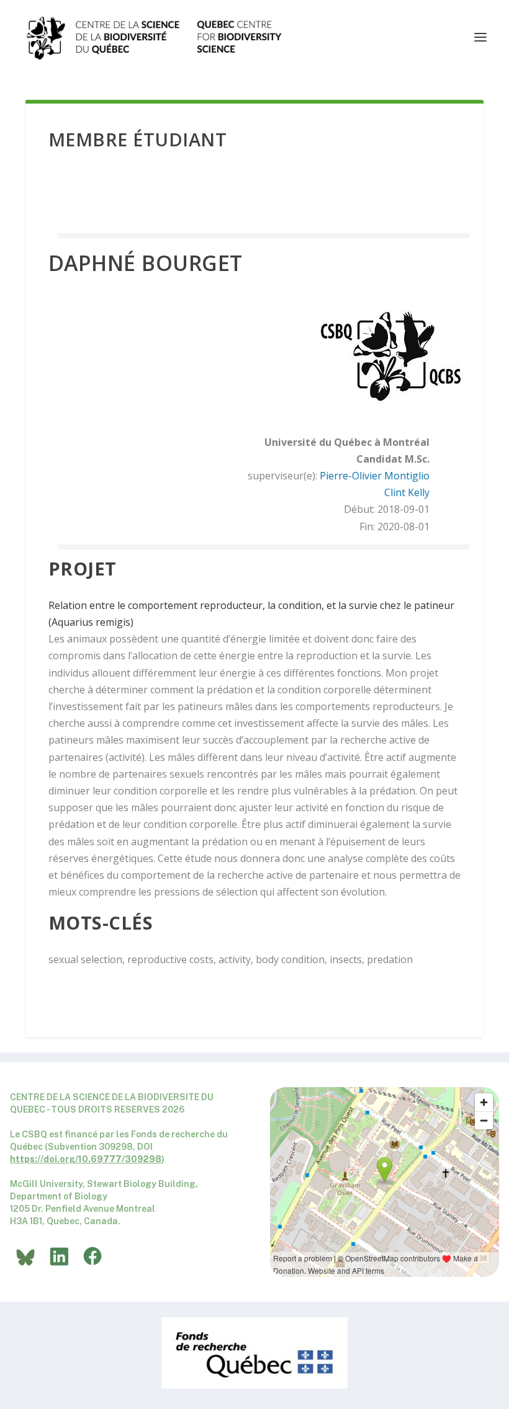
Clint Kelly (407, 492)
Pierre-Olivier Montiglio (375, 475)
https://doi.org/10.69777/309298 (85, 1159)
